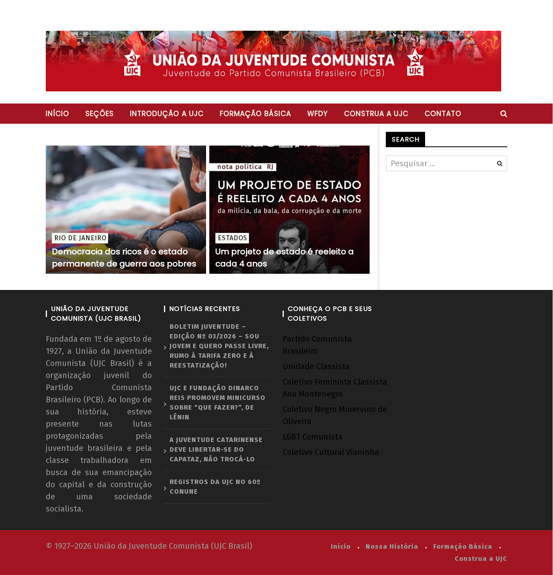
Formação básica (255, 113)
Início (57, 113)
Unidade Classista (316, 366)
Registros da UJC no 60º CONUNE (215, 486)
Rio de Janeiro (80, 238)
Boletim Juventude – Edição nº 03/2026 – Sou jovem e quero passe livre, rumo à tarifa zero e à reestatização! (219, 346)
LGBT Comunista (312, 437)
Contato (443, 113)
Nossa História (392, 546)
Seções (99, 113)
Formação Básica (462, 546)
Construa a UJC (376, 113)
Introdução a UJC (167, 113)
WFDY (317, 113)
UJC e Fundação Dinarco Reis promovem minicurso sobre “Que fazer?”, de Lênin (218, 402)
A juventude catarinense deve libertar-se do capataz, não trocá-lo (216, 449)
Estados (232, 238)
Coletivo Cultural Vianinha (331, 452)
